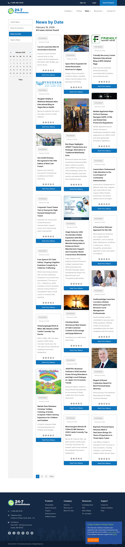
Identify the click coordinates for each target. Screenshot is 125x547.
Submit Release (108, 3)
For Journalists (87, 513)
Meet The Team (69, 510)
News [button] (87, 11)
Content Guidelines (107, 508)
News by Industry (17, 28)
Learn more (112, 532)
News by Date (15, 34)
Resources (86, 501)
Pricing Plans (49, 505)
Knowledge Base (87, 505)
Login (94, 3)
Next (51, 476)
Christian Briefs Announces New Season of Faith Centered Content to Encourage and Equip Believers (75, 327)
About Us (67, 505)
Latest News (15, 22)
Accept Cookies (93, 540)
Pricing (79, 11)
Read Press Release (48, 75)
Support (104, 501)
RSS (83, 508)
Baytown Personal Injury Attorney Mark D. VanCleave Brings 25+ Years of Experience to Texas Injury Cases (103, 432)
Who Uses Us (68, 508)
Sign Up (83, 3)
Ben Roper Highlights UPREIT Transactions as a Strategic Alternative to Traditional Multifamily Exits (76, 149)
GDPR (115, 534)
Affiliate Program (50, 516)
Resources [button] (98, 11)
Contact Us (111, 11)
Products (49, 501)
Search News (15, 40)
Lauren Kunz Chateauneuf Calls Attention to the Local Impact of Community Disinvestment (104, 175)
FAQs (102, 510)
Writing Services (50, 513)
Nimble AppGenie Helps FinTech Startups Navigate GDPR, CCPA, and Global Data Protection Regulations (103, 117)
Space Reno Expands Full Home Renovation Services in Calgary (76, 66)
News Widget (86, 510)
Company (68, 501)
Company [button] (68, 11)
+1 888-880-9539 (16, 3)
